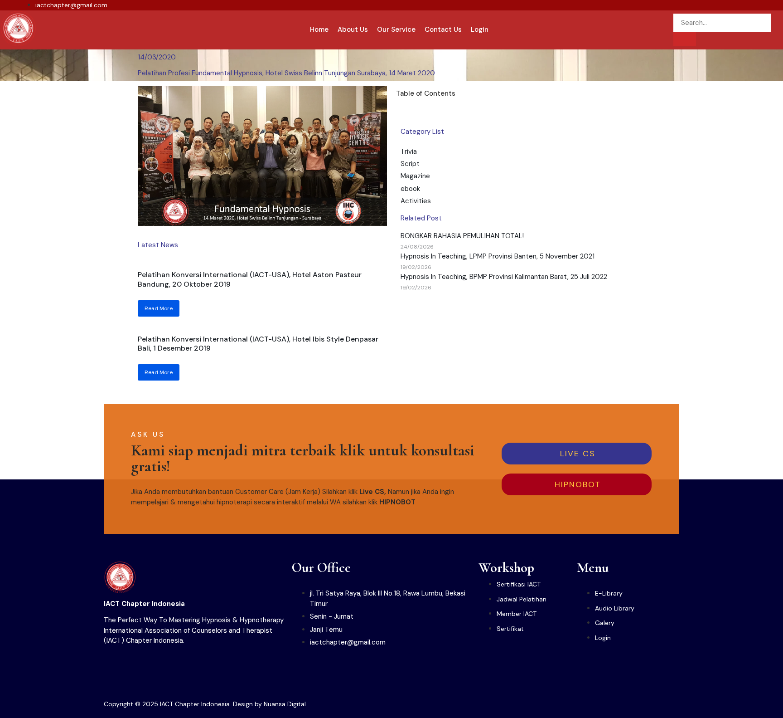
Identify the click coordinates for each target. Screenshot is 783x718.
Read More (159, 308)
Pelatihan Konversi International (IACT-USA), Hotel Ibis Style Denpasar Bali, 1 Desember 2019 (258, 343)
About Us (353, 29)
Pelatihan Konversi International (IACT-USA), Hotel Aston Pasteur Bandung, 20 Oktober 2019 (250, 279)
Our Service (396, 29)
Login (479, 29)
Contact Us (443, 29)
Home (319, 29)
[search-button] (684, 39)
